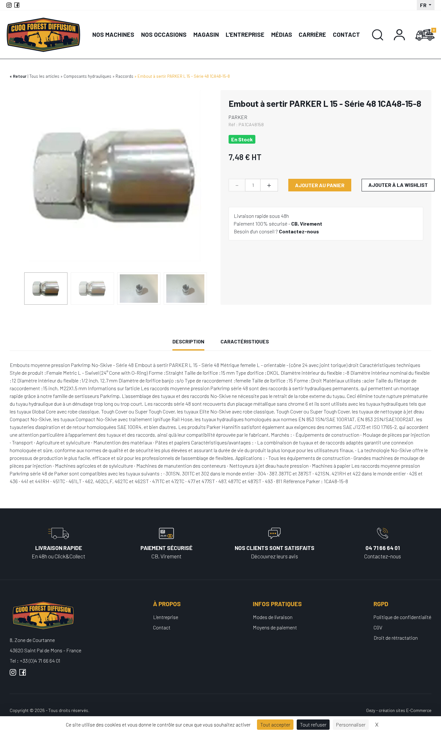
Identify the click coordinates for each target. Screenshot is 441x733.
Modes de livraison (272, 617)
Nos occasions (164, 34)
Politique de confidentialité (402, 617)
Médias (281, 34)
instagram (13, 675)
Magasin (206, 34)
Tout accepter (275, 724)
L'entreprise (245, 34)
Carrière (312, 34)
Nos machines (113, 34)
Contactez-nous (299, 231)
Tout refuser (313, 724)
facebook (22, 675)
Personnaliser (350, 724)
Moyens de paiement (275, 627)
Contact (346, 34)
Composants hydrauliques (87, 76)
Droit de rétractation (396, 638)
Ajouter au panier (319, 185)
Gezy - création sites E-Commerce (398, 710)
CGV (378, 627)
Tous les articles (44, 76)
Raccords (124, 76)
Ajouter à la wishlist (398, 185)
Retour (19, 76)
